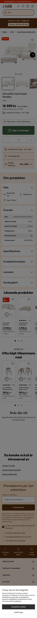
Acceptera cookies (18, 607)
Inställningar (18, 612)
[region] (18, 602)
